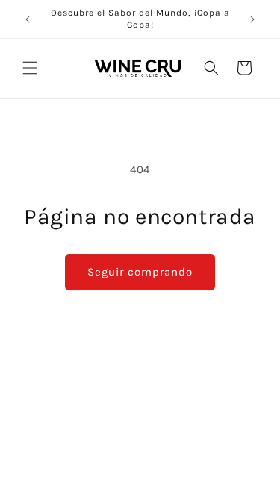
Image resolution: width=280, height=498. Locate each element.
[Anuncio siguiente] (252, 19)
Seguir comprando (140, 271)
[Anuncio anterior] (27, 19)
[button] (29, 68)
